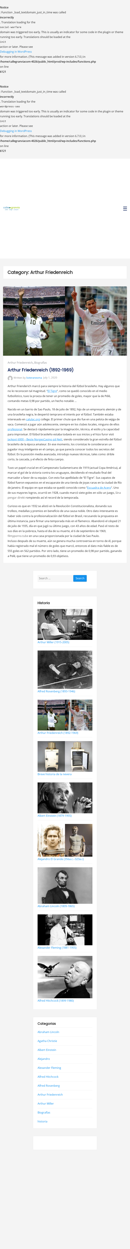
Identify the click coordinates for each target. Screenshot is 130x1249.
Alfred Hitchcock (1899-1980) (56, 1000)
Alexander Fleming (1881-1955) (57, 947)
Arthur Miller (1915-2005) (53, 642)
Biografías (40, 362)
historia (42, 1121)
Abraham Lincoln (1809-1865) (56, 906)
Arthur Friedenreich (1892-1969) (41, 370)
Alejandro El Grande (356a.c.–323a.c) (61, 859)
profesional (15, 429)
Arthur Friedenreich (20, 362)
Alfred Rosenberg (49, 1086)
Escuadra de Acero (99, 488)
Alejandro (44, 1059)
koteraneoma (34, 377)
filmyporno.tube (18, 536)
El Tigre (52, 391)
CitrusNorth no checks (52, 1143)
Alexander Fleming (49, 1068)
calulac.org (33, 419)
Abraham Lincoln (48, 1032)
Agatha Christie (47, 1041)
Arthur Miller (46, 1103)
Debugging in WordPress (16, 51)
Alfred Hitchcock (48, 1077)
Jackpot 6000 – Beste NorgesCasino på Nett (35, 439)
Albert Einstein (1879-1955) (55, 816)
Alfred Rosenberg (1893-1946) (56, 691)
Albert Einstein (47, 1050)
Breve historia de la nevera (55, 774)
